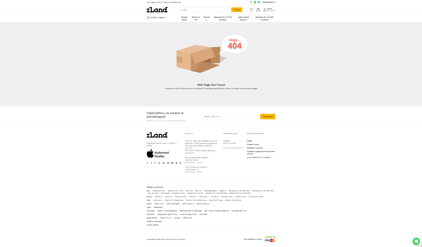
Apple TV (222, 191)
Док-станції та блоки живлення (217, 211)
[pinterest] (172, 163)
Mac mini (189, 191)
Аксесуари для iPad (239, 211)
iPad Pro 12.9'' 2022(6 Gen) (196, 200)
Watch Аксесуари (173, 204)
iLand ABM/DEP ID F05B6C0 (259, 157)
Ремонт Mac (187, 218)
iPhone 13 (192, 197)
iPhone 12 (168, 197)
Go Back (235, 88)
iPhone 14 (215, 197)
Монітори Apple (211, 191)
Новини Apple (253, 144)
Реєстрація (271, 10)
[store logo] (157, 9)
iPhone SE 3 (203, 197)
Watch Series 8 (188, 204)
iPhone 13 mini (180, 197)
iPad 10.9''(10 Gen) (216, 200)
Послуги (177, 218)
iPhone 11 (158, 197)
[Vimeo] (176, 163)
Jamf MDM (203, 214)
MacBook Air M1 (159, 191)
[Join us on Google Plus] (164, 163)
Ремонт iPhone (166, 218)
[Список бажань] (251, 9)
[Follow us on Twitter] (147, 163)
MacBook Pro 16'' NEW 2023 (216, 193)
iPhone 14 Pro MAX (256, 197)
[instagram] (155, 163)
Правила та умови (255, 148)
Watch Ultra (159, 204)
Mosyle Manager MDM (188, 214)
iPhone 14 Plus (227, 197)
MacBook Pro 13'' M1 (175, 191)
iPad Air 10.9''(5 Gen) (233, 200)
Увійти (269, 9)
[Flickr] (180, 163)
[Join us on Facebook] (151, 163)
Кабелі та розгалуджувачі (167, 211)
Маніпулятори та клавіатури (191, 211)
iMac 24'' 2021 (153, 193)
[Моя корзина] (258, 9)
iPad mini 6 (157, 200)
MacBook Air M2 (178, 193)
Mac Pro (199, 191)
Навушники (158, 207)
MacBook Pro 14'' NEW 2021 (263, 191)
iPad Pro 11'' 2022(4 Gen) (174, 200)
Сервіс (249, 141)
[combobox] (205, 9)
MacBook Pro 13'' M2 (195, 193)
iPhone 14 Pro (240, 197)
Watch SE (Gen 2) (203, 204)
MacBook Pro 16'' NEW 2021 (239, 191)
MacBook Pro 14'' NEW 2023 (240, 193)
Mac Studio (165, 193)
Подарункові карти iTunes (167, 214)
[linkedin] (168, 163)
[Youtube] (159, 163)
